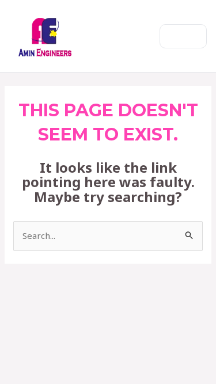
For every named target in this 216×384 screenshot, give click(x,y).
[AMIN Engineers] (45, 36)
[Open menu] (183, 36)
